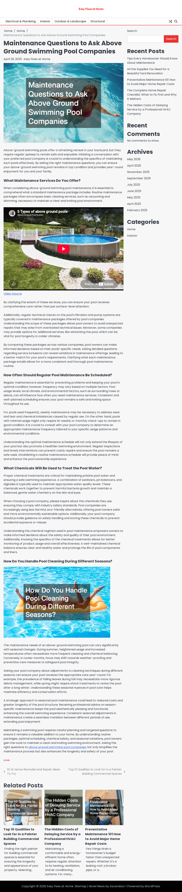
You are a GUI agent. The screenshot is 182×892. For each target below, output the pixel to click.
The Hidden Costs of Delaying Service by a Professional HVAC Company (149, 109)
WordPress (152, 886)
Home (7, 760)
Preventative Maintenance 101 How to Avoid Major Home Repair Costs (151, 82)
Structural (97, 21)
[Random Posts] (170, 21)
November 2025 (138, 172)
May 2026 (133, 159)
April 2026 (134, 166)
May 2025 (133, 197)
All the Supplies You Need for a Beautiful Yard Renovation (148, 71)
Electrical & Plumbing (21, 21)
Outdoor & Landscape (70, 21)
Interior (45, 21)
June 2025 (134, 191)
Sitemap (80, 886)
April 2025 (134, 204)
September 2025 (139, 178)
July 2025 (133, 185)
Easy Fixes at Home (91, 8)
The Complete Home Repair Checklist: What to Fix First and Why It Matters (152, 94)
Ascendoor (117, 886)
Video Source (13, 294)
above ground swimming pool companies (57, 747)
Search (132, 31)
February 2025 (137, 210)
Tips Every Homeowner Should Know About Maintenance (152, 60)
